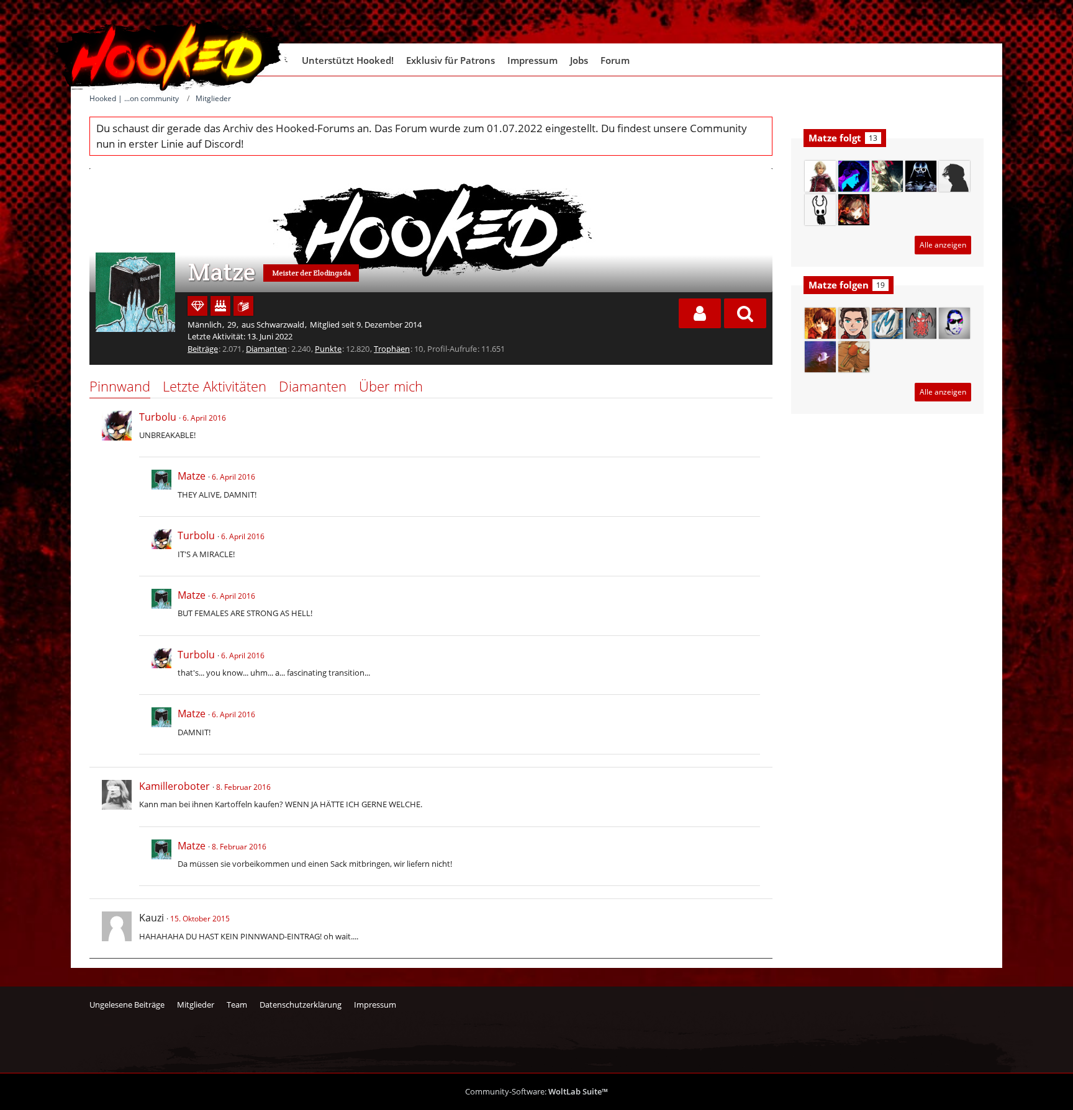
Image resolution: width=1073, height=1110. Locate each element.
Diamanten (266, 348)
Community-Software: (536, 1091)
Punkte (328, 348)
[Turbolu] (117, 426)
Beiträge (203, 348)
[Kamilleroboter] (117, 795)
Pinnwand (119, 386)
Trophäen (392, 348)
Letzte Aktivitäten (214, 386)
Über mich (391, 386)
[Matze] (161, 487)
